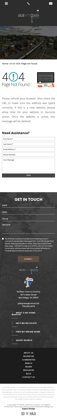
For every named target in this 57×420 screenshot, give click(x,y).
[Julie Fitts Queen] (28, 22)
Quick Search (24, 340)
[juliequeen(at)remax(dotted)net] (50, 3)
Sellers (28, 366)
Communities (28, 359)
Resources (28, 370)
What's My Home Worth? (24, 313)
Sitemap (18, 406)
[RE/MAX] (28, 282)
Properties (28, 356)
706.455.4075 (28, 306)
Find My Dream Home (28, 331)
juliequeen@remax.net (28, 303)
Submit (28, 259)
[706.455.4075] (28, 3)
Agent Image (28, 408)
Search (28, 363)
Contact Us (28, 377)
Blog (28, 373)
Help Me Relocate (26, 323)
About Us (28, 352)
